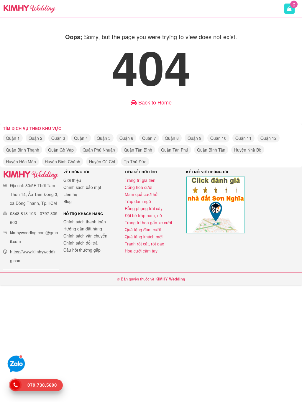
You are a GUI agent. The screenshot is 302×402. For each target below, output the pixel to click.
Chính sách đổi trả (80, 243)
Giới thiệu (72, 180)
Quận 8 (172, 138)
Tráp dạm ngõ (138, 201)
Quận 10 (218, 138)
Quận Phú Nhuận (99, 150)
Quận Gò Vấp (61, 150)
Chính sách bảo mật (82, 187)
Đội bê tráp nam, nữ (143, 215)
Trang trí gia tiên (140, 180)
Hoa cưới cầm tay (141, 251)
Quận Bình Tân (211, 150)
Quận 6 (126, 138)
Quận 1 (13, 138)
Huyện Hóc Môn (21, 162)
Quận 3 (58, 138)
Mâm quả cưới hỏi (141, 194)
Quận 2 (35, 138)
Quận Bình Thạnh (22, 150)
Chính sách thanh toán (84, 222)
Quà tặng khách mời (144, 237)
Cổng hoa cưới (138, 187)
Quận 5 (104, 138)
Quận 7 (149, 138)
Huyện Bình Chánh (62, 162)
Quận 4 (81, 138)
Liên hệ (70, 194)
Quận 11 (243, 138)
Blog (67, 201)
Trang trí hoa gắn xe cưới (148, 222)
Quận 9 (194, 138)
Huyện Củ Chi (102, 162)
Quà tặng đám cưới (143, 229)
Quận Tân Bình (138, 150)
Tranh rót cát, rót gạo (144, 244)
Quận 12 (268, 138)
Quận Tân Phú (174, 150)
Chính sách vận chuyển (85, 236)
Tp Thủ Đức (135, 162)
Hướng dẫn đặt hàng (82, 229)
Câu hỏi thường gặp (82, 250)
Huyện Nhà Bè (247, 150)
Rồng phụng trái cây (144, 208)
